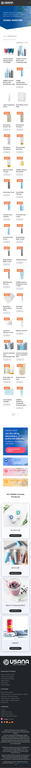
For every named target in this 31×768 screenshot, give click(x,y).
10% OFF (18, 460)
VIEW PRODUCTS (15, 535)
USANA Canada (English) (7, 676)
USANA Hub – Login (6, 712)
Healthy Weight (5, 700)
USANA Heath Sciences (7, 714)
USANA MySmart (14, 700)
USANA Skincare (5, 698)
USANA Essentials (13, 696)
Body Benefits (4, 702)
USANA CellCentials (17, 694)
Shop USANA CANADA (7, 692)
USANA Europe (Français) (7, 678)
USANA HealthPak (6, 694)
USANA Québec (5, 680)
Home (4, 36)
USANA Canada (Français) (7, 674)
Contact (3, 709)
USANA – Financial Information (9, 716)
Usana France (4, 682)
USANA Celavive (15, 698)
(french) (11, 719)
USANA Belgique (5, 684)
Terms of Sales (24, 763)
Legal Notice (17, 763)
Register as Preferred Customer (13, 450)
